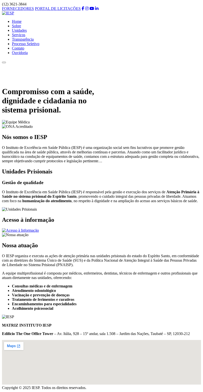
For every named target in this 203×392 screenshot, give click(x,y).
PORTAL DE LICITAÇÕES (58, 8)
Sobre (16, 26)
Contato (18, 48)
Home (17, 21)
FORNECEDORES (18, 8)
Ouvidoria (20, 53)
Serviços (18, 35)
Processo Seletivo (25, 44)
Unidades (19, 30)
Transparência (23, 39)
